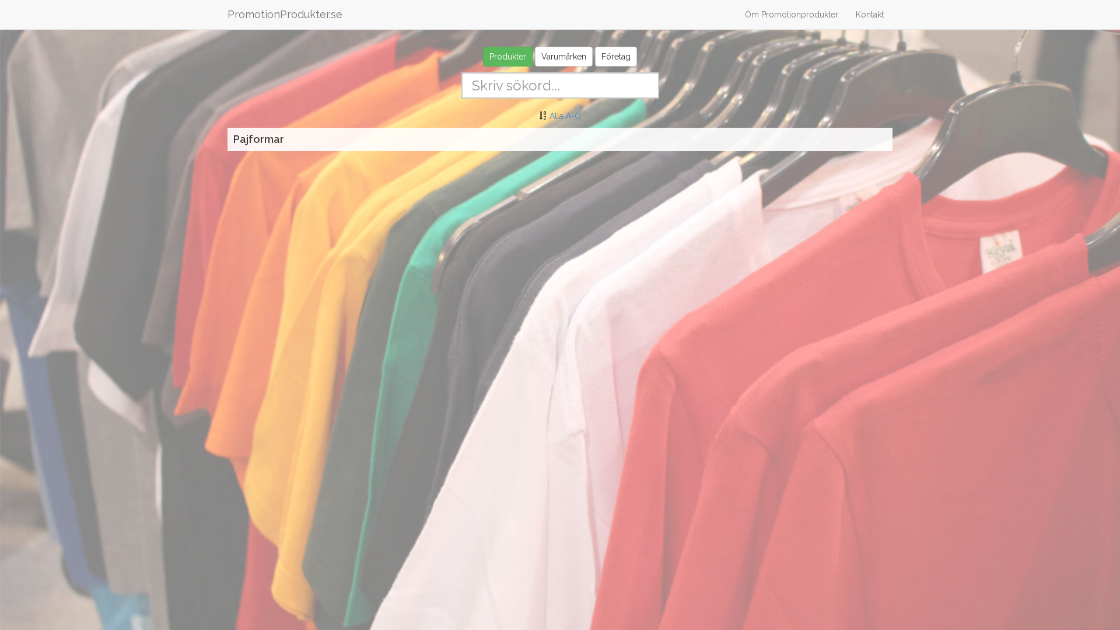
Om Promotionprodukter (791, 14)
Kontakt (870, 14)
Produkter (507, 56)
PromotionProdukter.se (285, 14)
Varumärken (563, 56)
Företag (616, 56)
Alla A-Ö (565, 116)
